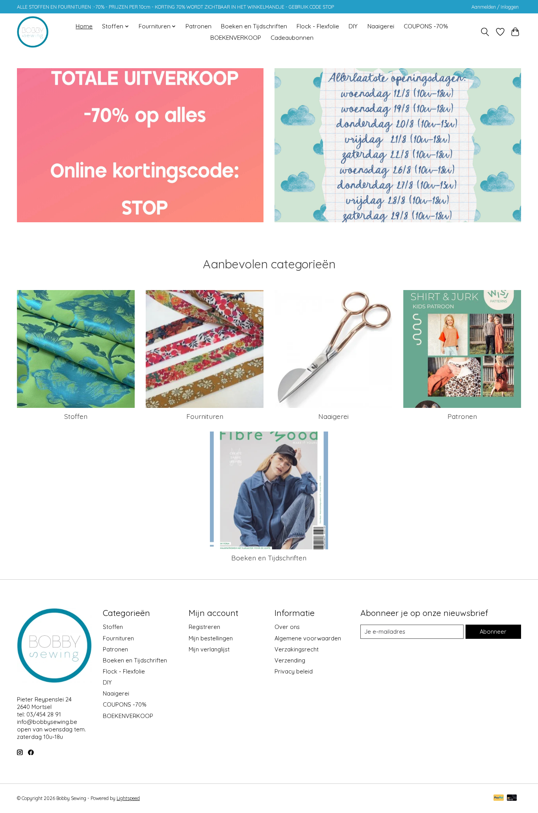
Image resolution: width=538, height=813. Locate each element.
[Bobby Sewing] (32, 32)
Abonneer (493, 631)
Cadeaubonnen (292, 37)
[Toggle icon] (485, 32)
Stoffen (75, 416)
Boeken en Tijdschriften (254, 26)
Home (84, 26)
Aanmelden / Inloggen (495, 7)
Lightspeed (128, 798)
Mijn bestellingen (211, 638)
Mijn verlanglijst (209, 649)
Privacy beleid (294, 671)
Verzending (290, 660)
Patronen (198, 26)
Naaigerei (380, 26)
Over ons (287, 627)
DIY (353, 26)
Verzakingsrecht (297, 649)
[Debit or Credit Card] (512, 798)
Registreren (204, 627)
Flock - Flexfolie (318, 26)
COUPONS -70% (426, 26)
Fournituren (204, 416)
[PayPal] (498, 798)
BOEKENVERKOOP (235, 37)
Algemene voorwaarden (308, 638)
